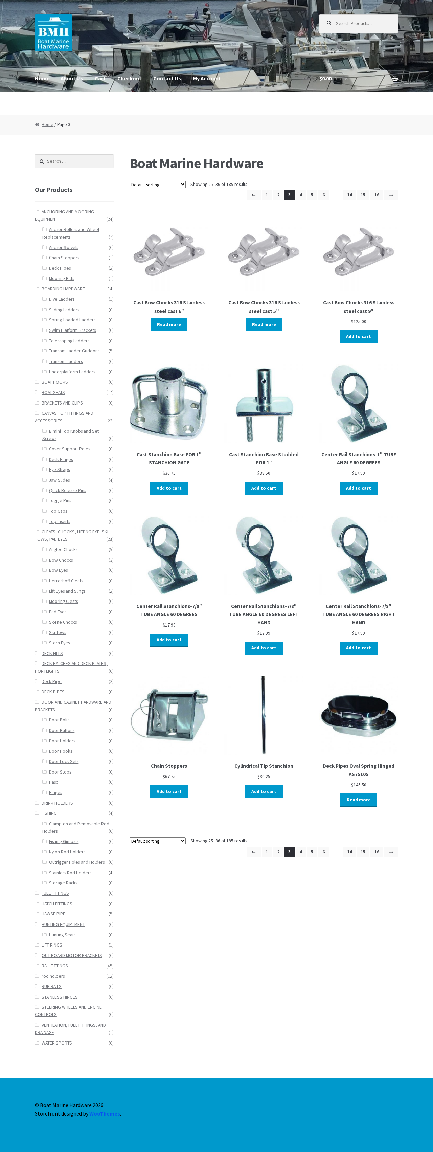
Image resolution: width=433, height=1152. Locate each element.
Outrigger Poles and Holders (77, 862)
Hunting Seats (62, 935)
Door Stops (60, 772)
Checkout (129, 78)
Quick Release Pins (67, 490)
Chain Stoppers (64, 258)
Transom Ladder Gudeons (74, 351)
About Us (72, 78)
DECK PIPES (53, 692)
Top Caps (58, 511)
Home (42, 78)
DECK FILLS (52, 653)
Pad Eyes (57, 612)
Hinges (55, 792)
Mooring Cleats (63, 601)
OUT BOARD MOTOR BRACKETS (72, 955)
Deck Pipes (60, 268)
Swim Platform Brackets (72, 330)
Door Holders (62, 741)
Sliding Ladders (64, 310)
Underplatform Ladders (72, 372)
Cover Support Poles (69, 449)
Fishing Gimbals (63, 841)
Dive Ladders (61, 299)
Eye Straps (59, 469)
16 (376, 195)
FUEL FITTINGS (55, 893)
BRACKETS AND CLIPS (62, 403)
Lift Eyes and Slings (67, 591)
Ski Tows (57, 632)
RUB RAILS (52, 986)
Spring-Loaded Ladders (72, 320)
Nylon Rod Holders (67, 852)
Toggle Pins (60, 501)
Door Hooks (60, 751)
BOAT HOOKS (55, 382)
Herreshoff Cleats (66, 581)
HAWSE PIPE (53, 914)
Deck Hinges (61, 459)
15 (363, 195)
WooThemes (104, 1113)
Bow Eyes (58, 570)
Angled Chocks (63, 550)
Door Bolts (59, 720)
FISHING (49, 813)
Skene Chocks (63, 622)
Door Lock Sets (63, 761)
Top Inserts (59, 521)
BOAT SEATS (53, 392)
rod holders (53, 976)
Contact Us (167, 78)
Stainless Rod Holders (70, 873)
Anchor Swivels (63, 247)
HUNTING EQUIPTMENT (63, 924)
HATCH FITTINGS (57, 904)
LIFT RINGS (52, 945)
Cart (100, 78)
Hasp (54, 782)
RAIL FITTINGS (55, 966)
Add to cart (358, 336)
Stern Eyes (59, 643)
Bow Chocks (61, 560)
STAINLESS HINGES (60, 997)
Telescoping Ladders (69, 341)
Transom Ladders (66, 361)
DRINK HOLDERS (57, 803)
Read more (169, 324)
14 (349, 195)
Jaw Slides (59, 480)
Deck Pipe (52, 681)
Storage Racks (63, 883)
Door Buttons (61, 730)
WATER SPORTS (57, 1043)
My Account (207, 78)
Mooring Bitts (61, 278)
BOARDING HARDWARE (63, 289)
